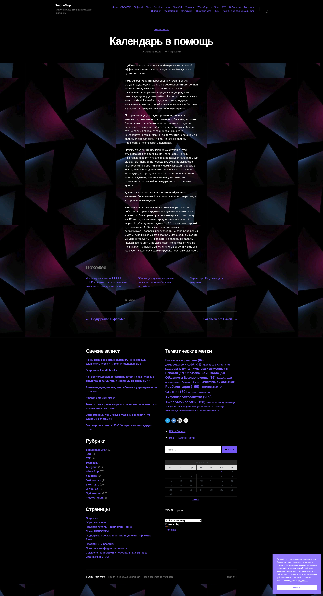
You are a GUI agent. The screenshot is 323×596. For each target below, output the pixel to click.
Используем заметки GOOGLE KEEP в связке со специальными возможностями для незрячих (106, 282)
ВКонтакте (249, 7)
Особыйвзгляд (224, 378)
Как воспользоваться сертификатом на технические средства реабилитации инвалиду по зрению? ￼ (120, 378)
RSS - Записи (177, 431)
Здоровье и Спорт (216, 364)
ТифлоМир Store (142, 7)
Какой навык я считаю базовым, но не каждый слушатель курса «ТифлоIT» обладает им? (116, 362)
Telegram (189, 7)
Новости (174, 373)
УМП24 (210, 403)
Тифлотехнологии (185, 401)
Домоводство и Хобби (183, 364)
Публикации (187, 10)
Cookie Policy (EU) (97, 557)
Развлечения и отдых (217, 382)
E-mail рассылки (162, 7)
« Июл (195, 499)
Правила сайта (190, 382)
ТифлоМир (63, 5)
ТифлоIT (192, 392)
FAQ (217, 10)
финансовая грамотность (209, 411)
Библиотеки (235, 7)
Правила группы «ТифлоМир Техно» (109, 526)
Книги (185, 368)
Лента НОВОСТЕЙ (121, 7)
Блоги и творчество (184, 360)
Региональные (211, 387)
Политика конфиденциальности (238, 10)
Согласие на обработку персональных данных (116, 552)
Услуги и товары (178, 406)
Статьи (131, 299)
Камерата (171, 368)
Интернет (155, 10)
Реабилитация (182, 386)
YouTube (215, 7)
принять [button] (296, 587)
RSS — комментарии (182, 437)
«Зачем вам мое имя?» (101, 397)
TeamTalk (177, 7)
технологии (171, 410)
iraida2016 (156, 51)
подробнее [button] (303, 580)
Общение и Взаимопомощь (190, 377)
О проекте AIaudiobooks (101, 370)
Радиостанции (171, 10)
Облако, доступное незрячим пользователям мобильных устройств (156, 282)
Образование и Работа (205, 373)
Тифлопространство (188, 396)
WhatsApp (202, 7)
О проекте (92, 518)
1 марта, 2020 (174, 51)
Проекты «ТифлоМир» (100, 544)
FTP (224, 7)
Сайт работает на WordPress (158, 576)
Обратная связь (204, 10)
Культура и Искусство (211, 368)
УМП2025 (219, 403)
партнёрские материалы (202, 406)
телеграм (219, 406)
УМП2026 (230, 402)
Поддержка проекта (172, 382)
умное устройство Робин (189, 411)
